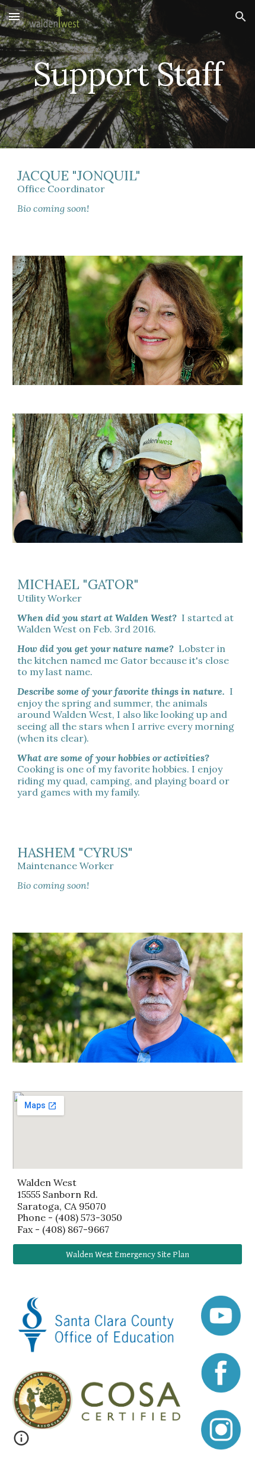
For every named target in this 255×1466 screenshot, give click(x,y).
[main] (127, 73)
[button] (14, 16)
